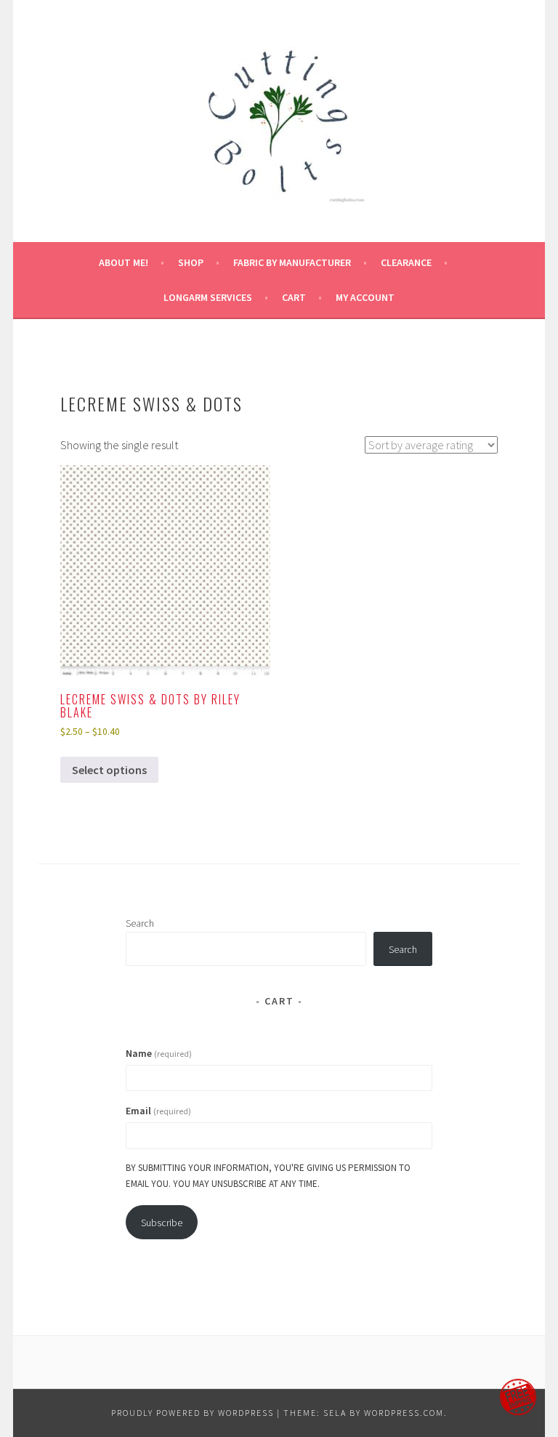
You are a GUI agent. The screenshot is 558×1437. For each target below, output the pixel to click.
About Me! (123, 262)
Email (158, 1110)
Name (159, 1053)
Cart (294, 297)
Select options (109, 769)
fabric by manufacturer (292, 262)
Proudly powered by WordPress (192, 1412)
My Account (365, 297)
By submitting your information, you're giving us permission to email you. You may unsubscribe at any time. (268, 1176)
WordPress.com (404, 1412)
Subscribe (161, 1222)
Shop (190, 262)
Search (140, 923)
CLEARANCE (406, 262)
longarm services (207, 297)
